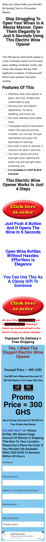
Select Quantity (11, 518)
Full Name (8, 462)
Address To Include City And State (20, 490)
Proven (39, 538)
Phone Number (10, 476)
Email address (10, 504)
